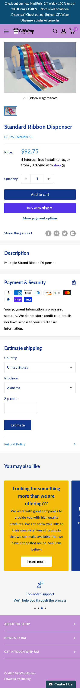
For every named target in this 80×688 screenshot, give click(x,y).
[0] (72, 31)
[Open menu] (6, 31)
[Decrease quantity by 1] (25, 178)
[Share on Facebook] (48, 233)
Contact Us (62, 684)
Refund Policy (14, 444)
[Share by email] (73, 233)
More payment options (40, 218)
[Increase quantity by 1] (48, 178)
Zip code (10, 398)
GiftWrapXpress (18, 137)
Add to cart (40, 194)
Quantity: (11, 179)
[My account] (63, 31)
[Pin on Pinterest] (57, 233)
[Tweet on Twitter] (65, 233)
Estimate (18, 425)
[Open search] (55, 31)
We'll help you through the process (40, 600)
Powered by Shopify (17, 679)
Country (10, 358)
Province (11, 378)
